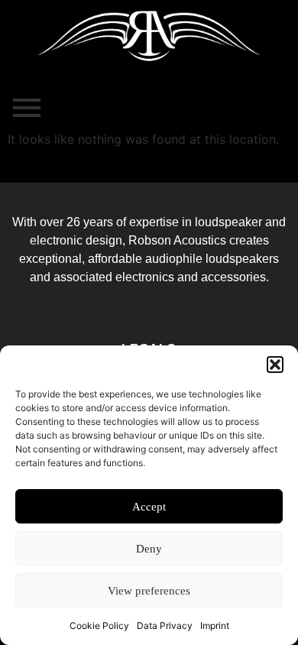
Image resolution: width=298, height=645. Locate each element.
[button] (275, 364)
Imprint (214, 625)
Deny (149, 549)
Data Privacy (165, 625)
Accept (149, 507)
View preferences (149, 591)
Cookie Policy (99, 625)
